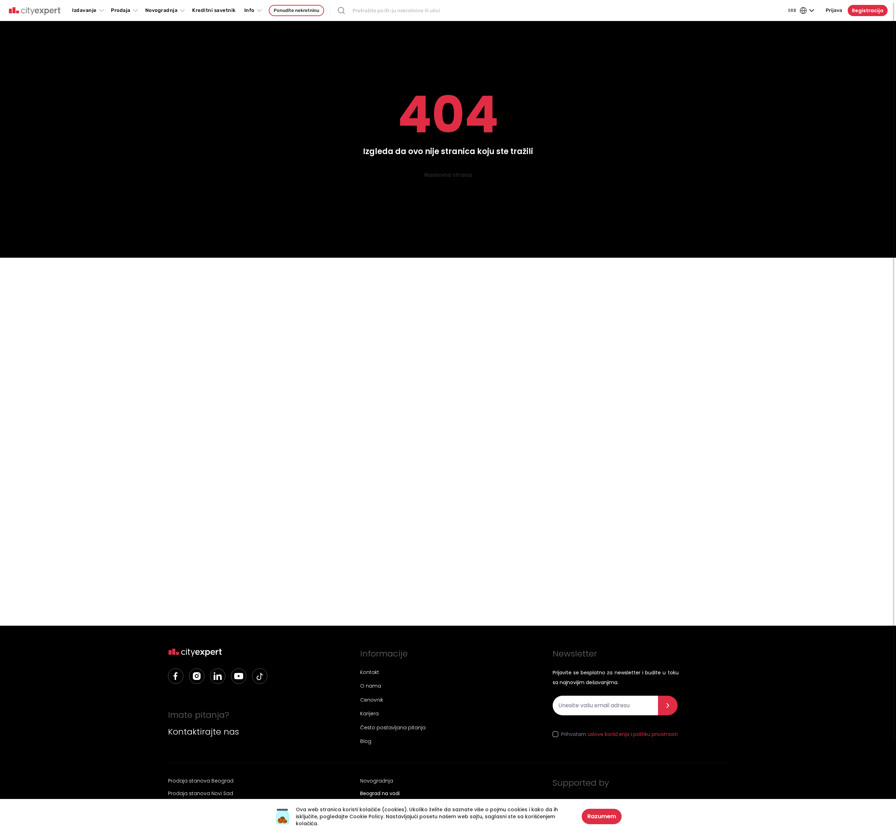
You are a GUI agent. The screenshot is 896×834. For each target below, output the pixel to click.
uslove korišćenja (608, 734)
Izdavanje (84, 10)
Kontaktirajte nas (203, 731)
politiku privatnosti (655, 734)
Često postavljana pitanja (393, 727)
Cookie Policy (366, 816)
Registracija (867, 10)
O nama (370, 685)
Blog (365, 741)
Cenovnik (371, 699)
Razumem (601, 816)
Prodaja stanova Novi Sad (200, 793)
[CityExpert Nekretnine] (34, 11)
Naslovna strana (448, 175)
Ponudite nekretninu (296, 10)
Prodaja (121, 10)
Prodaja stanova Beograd (200, 780)
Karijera (369, 713)
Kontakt (369, 672)
